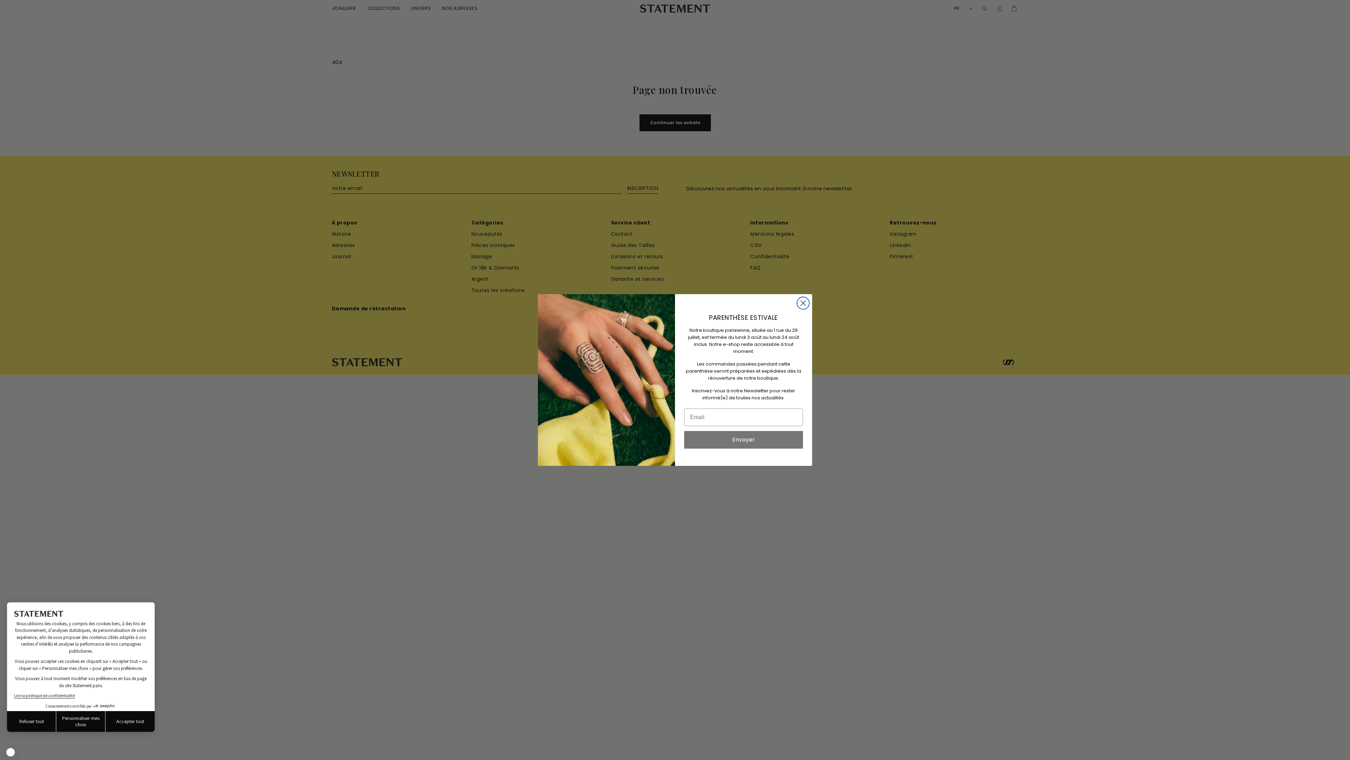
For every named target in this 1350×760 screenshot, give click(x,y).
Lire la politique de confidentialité (44, 695)
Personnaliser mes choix (80, 721)
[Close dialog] (803, 303)
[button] (10, 752)
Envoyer (743, 440)
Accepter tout (130, 721)
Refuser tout (31, 721)
